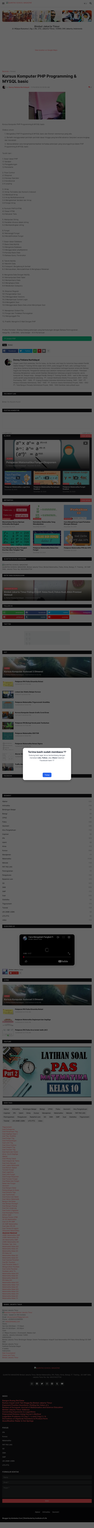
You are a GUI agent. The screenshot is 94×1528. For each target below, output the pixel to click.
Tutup (47, 775)
